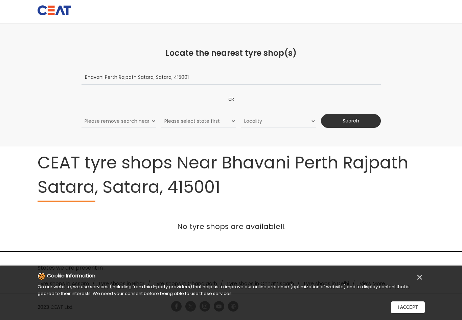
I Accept (408, 307)
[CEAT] (54, 11)
